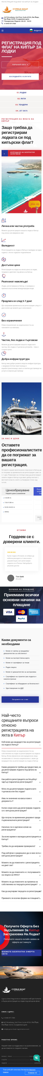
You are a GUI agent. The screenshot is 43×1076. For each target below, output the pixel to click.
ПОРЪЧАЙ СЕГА (19, 65)
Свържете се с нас (20, 699)
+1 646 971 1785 (10, 23)
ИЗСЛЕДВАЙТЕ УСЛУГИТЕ (20, 76)
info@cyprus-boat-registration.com (16, 1029)
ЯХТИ (21, 99)
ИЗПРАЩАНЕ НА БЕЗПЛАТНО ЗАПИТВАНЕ (22, 153)
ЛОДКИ (21, 92)
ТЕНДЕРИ (21, 105)
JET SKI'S (21, 111)
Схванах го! (32, 1073)
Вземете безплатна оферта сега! (18, 953)
